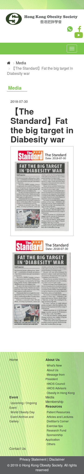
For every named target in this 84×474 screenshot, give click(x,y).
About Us (53, 359)
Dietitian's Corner (58, 421)
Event (13, 397)
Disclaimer (57, 459)
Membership (54, 401)
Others (51, 444)
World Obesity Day (22, 412)
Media (21, 62)
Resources (54, 406)
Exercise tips (55, 426)
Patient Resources (58, 412)
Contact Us (17, 448)
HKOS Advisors (56, 388)
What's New (54, 365)
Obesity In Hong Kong (61, 393)
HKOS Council (56, 384)
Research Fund (56, 430)
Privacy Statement (33, 459)
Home (13, 359)
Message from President (55, 376)
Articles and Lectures (60, 417)
